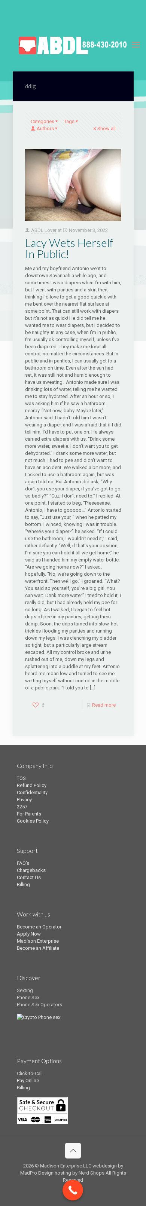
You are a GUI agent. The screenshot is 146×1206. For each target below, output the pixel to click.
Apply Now (29, 934)
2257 (22, 806)
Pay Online (28, 1080)
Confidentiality (32, 792)
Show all (106, 128)
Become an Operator (39, 927)
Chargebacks (31, 870)
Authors (45, 128)
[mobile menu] (136, 45)
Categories (42, 121)
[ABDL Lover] (73, 45)
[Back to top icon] (73, 1150)
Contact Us (29, 877)
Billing (23, 884)
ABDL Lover (44, 230)
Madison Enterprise (38, 941)
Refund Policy (31, 785)
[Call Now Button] (73, 1190)
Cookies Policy (33, 821)
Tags (69, 121)
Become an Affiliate (38, 948)
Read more (104, 705)
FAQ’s (23, 863)
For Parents (29, 814)
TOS (21, 778)
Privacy (24, 799)
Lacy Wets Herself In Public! (69, 248)
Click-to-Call (30, 1073)
